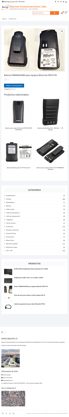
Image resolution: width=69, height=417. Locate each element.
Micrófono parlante (12, 244)
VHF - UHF (9, 250)
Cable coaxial (10, 209)
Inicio (4, 19)
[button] (62, 31)
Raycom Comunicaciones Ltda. (28, 6)
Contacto (12, 19)
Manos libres (10, 240)
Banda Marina (10, 202)
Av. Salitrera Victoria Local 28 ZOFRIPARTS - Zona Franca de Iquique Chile (21, 383)
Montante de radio (11, 247)
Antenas (8, 199)
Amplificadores (10, 195)
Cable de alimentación (13, 213)
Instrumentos (10, 237)
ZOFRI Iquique (6, 375)
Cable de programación (13, 216)
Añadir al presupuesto (14, 86)
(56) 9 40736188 (7, 377)
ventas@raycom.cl (8, 380)
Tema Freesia (53, 413)
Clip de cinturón (11, 223)
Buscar (54, 13)
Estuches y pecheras (12, 230)
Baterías (13, 89)
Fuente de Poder (11, 233)
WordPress (65, 413)
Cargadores (9, 220)
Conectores (9, 226)
